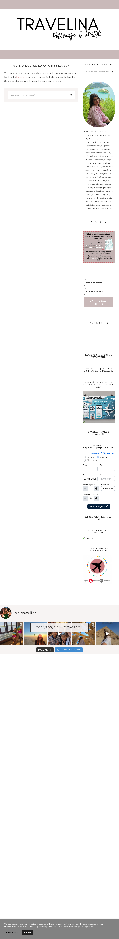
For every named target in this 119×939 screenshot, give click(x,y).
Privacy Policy (13, 932)
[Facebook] (91, 222)
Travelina (59, 28)
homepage (21, 77)
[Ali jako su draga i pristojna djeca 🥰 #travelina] (59, 633)
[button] (59, 4)
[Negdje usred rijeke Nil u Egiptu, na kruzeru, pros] (11, 633)
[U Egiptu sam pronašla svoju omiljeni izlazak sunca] (35, 633)
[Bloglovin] (105, 222)
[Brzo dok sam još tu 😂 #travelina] (107, 633)
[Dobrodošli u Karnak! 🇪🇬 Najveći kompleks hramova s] (83, 633)
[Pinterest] (101, 222)
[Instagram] (96, 222)
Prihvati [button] (28, 932)
